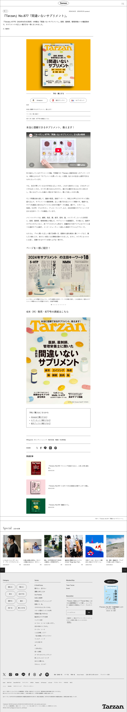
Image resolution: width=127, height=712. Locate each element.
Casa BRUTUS (16, 682)
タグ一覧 (66, 674)
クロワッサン (25, 682)
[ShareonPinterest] (55, 448)
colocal (50, 682)
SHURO (10, 686)
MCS (71, 682)
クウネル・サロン (58, 682)
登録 (89, 612)
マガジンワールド (17, 686)
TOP (96, 518)
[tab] (51, 304)
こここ (4, 686)
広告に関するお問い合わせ (92, 674)
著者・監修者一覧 (58, 674)
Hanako (37, 682)
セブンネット (80, 100)
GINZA (31, 682)
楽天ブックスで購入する (39, 423)
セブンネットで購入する (39, 420)
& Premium (43, 682)
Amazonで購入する (38, 417)
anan (4, 682)
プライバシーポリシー (28, 686)
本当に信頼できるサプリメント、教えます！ (39, 109)
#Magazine (29, 440)
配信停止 (69, 622)
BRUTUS (9, 682)
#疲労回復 (51, 440)
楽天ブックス (60, 100)
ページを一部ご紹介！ (32, 114)
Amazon (40, 100)
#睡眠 (57, 440)
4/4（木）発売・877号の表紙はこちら (37, 118)
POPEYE (66, 682)
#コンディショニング (40, 440)
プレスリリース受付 (105, 674)
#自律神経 (63, 440)
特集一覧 (73, 674)
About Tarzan (80, 674)
